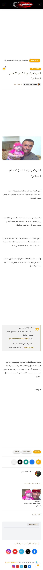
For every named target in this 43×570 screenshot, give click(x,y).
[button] (32, 461)
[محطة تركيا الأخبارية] (21, 4)
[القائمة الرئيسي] (39, 4)
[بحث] (3, 4)
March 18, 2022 (29, 347)
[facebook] (34, 551)
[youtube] (15, 551)
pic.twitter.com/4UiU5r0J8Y (18, 339)
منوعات (16, 451)
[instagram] (8, 551)
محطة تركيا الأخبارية (11, 562)
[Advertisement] (21, 34)
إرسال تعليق (33, 524)
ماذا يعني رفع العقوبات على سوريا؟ (16, 60)
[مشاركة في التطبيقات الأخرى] (14, 461)
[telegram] (21, 551)
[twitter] (28, 551)
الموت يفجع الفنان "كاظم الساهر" (32, 505)
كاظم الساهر (36, 69)
